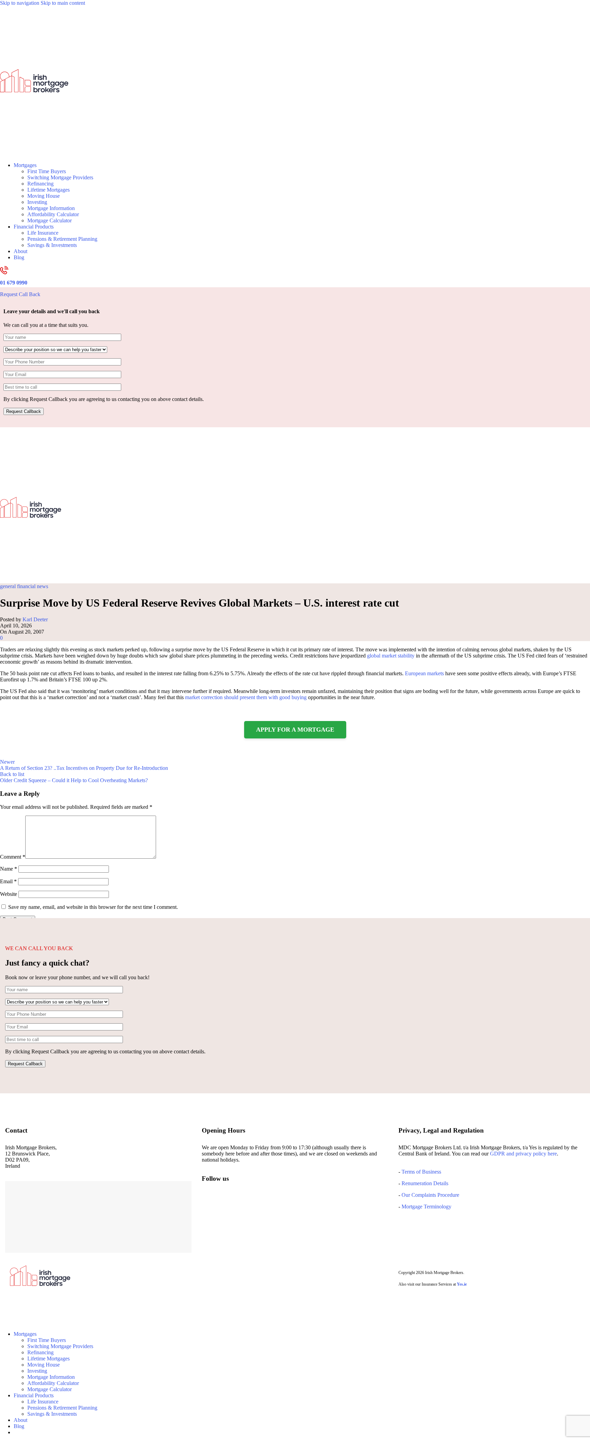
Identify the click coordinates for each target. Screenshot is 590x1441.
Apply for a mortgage (295, 729)
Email (8, 881)
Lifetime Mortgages (48, 190)
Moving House (43, 196)
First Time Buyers (46, 171)
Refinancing (40, 183)
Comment (12, 857)
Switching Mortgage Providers (60, 177)
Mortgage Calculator (49, 220)
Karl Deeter (35, 619)
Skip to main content (63, 3)
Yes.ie (462, 1284)
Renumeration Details (425, 1183)
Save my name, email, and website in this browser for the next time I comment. (93, 907)
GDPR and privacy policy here (523, 1153)
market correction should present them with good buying (246, 697)
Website (8, 894)
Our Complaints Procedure (430, 1195)
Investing (37, 202)
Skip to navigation (20, 3)
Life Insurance (42, 233)
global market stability (391, 656)
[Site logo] (34, 153)
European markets (424, 673)
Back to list (12, 774)
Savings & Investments (52, 245)
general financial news (24, 586)
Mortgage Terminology (425, 1206)
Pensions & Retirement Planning (62, 239)
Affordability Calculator (53, 214)
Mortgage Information (51, 208)
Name (8, 869)
